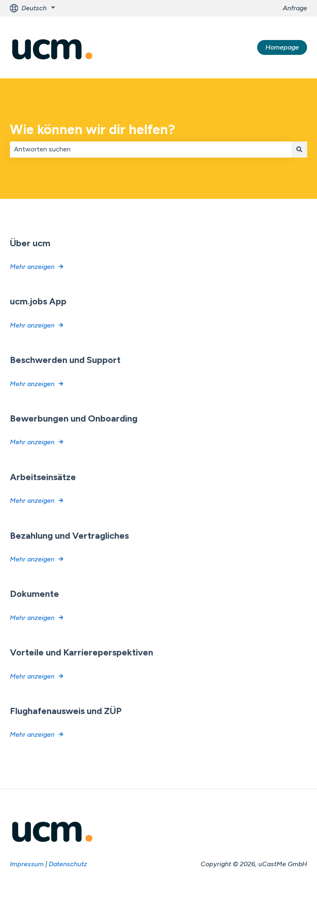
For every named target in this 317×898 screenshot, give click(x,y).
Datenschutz (68, 864)
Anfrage (295, 8)
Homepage (282, 47)
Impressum (27, 864)
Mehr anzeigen (32, 267)
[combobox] (150, 149)
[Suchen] (299, 149)
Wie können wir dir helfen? (92, 129)
